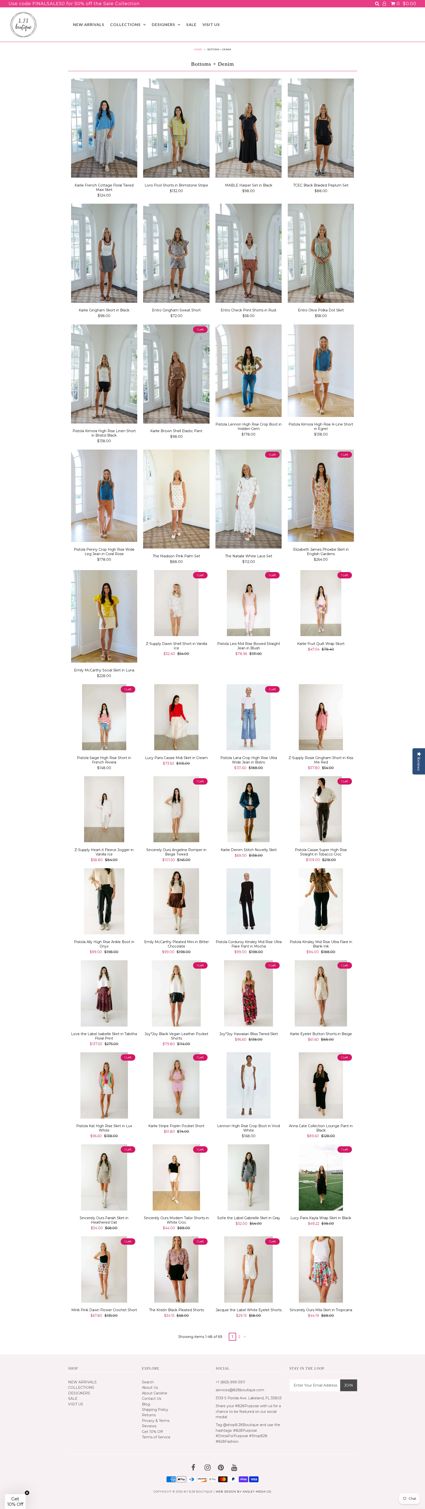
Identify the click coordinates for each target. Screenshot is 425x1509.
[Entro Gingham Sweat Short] (176, 254)
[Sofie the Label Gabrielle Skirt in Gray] (248, 1178)
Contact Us (151, 1398)
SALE (191, 24)
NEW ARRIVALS (88, 24)
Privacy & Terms (155, 1420)
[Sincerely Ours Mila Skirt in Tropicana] (321, 1270)
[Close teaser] (27, 1492)
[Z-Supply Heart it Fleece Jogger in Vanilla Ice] (104, 810)
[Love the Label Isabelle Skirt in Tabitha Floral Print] (104, 994)
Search (148, 1382)
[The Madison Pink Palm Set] (176, 500)
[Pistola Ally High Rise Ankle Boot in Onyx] (104, 902)
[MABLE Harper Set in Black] (248, 129)
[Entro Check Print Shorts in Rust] (248, 254)
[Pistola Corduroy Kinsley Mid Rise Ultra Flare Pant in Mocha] (248, 902)
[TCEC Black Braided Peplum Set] (321, 129)
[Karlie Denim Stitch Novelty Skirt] (248, 810)
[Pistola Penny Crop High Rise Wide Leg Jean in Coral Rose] (104, 497)
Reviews (149, 1426)
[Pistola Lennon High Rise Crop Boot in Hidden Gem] (248, 371)
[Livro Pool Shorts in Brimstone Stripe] (176, 129)
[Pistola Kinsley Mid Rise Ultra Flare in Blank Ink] (321, 902)
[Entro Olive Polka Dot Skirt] (321, 254)
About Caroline (154, 1393)
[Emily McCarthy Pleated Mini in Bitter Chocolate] (176, 902)
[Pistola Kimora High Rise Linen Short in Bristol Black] (104, 374)
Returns (149, 1415)
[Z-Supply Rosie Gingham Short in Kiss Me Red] (321, 718)
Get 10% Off (152, 1431)
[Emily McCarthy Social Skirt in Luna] (104, 617)
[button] (15, 1501)
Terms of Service (156, 1437)
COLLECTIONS (125, 24)
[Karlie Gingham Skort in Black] (104, 254)
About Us (150, 1387)
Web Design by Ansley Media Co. (244, 1491)
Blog (146, 1404)
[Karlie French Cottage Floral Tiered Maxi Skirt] (104, 129)
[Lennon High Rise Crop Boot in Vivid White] (248, 1086)
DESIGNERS (163, 24)
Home (198, 49)
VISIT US (211, 24)
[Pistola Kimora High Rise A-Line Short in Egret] (321, 371)
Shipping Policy (155, 1409)
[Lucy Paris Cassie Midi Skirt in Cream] (176, 718)
